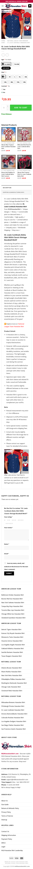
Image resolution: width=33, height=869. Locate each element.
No (4, 92)
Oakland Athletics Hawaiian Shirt (12, 648)
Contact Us (5, 831)
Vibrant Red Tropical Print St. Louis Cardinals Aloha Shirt (24, 174)
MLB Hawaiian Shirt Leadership (12, 850)
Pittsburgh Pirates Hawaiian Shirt (12, 706)
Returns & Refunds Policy (10, 808)
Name (6, 544)
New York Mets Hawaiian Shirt (11, 675)
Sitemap (4, 820)
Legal (3, 847)
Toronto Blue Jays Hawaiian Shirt (12, 610)
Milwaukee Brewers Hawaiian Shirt (13, 702)
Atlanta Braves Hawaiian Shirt (11, 668)
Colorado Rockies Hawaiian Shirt (12, 718)
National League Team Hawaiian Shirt (16, 863)
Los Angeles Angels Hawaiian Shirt (13, 645)
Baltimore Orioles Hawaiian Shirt (12, 595)
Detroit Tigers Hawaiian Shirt (11, 629)
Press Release (6, 114)
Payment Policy (6, 839)
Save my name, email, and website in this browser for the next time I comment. (16, 566)
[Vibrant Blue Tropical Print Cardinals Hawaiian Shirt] (8, 134)
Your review (8, 527)
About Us (4, 801)
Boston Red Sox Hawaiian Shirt (12, 599)
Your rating (8, 517)
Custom (4, 86)
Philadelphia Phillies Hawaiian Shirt (13, 679)
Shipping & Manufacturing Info (13, 192)
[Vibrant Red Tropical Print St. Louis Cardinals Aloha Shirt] (24, 162)
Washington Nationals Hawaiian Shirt (14, 683)
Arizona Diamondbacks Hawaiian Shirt (14, 714)
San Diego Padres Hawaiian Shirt (12, 725)
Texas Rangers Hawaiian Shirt (11, 656)
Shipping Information (8, 835)
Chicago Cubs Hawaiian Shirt (11, 687)
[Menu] (2, 6)
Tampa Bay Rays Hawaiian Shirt (12, 606)
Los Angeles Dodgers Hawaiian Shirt (13, 721)
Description (7, 187)
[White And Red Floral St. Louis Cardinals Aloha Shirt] (24, 134)
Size (3, 72)
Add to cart (20, 107)
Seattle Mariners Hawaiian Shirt (12, 652)
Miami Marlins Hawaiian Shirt (11, 672)
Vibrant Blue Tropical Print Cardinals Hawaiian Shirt (8, 146)
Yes (4, 89)
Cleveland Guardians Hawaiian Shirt (13, 618)
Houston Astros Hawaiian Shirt (11, 641)
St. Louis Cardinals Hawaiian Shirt (18, 43)
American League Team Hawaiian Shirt (16, 862)
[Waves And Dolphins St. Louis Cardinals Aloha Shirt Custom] (8, 162)
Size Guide (4, 804)
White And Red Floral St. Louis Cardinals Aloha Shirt (24, 146)
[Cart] (30, 6)
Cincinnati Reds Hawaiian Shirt (11, 691)
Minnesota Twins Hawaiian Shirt (12, 637)
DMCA (3, 843)
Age (3, 59)
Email (6, 554)
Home (3, 41)
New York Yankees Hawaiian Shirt (12, 602)
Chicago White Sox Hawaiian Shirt (12, 614)
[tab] (16, 187)
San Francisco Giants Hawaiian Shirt (13, 729)
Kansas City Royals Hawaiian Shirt (13, 633)
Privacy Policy (6, 812)
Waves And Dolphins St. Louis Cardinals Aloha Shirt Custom (8, 174)
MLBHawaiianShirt (14, 209)
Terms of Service (7, 816)
